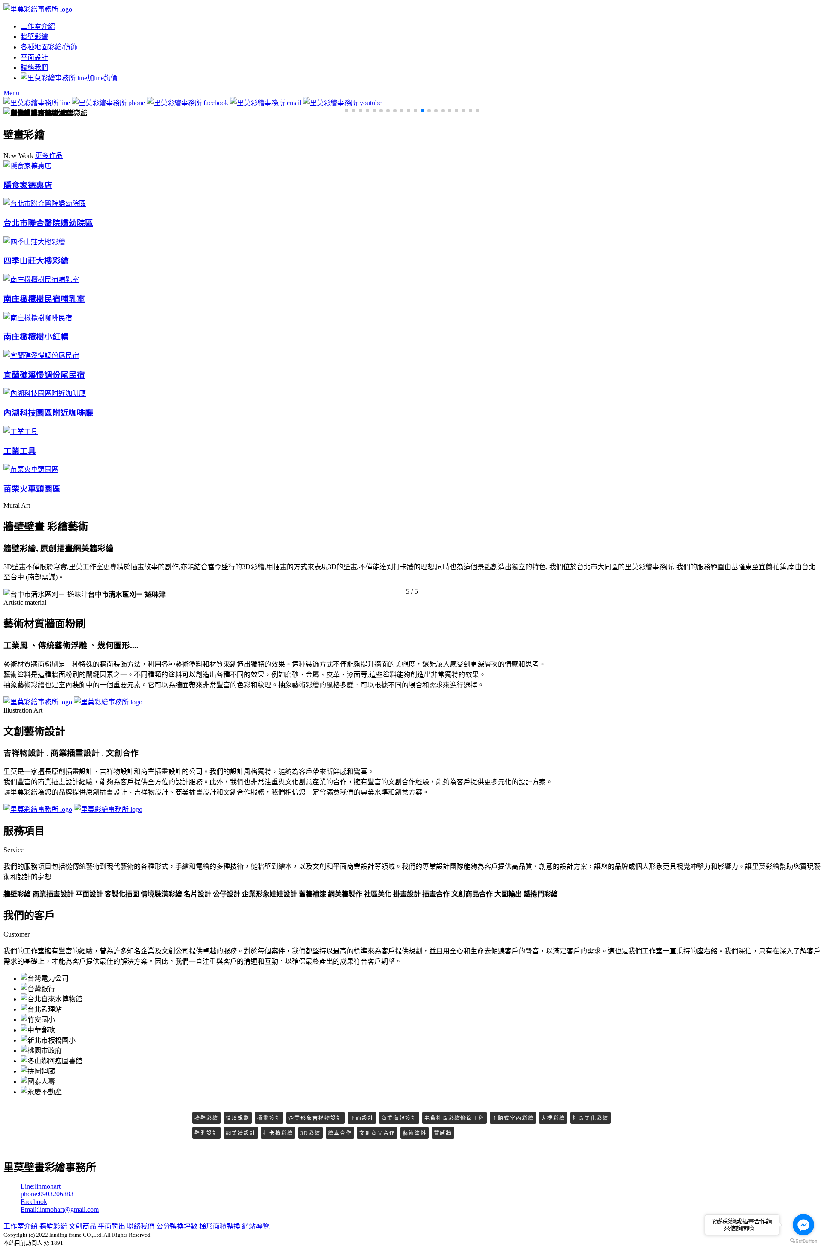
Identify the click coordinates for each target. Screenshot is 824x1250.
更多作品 (49, 155)
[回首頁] (37, 9)
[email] (265, 102)
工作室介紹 (38, 26)
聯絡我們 (34, 67)
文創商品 (82, 1226)
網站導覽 (256, 1226)
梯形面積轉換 (219, 1226)
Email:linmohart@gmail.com (60, 1209)
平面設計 (34, 57)
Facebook (34, 1201)
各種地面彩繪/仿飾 (49, 47)
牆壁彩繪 (34, 36)
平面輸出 (111, 1226)
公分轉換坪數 (176, 1226)
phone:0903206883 (47, 1194)
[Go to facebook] (803, 1224)
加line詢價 (102, 78)
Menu (11, 93)
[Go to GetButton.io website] (803, 1241)
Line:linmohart (41, 1186)
